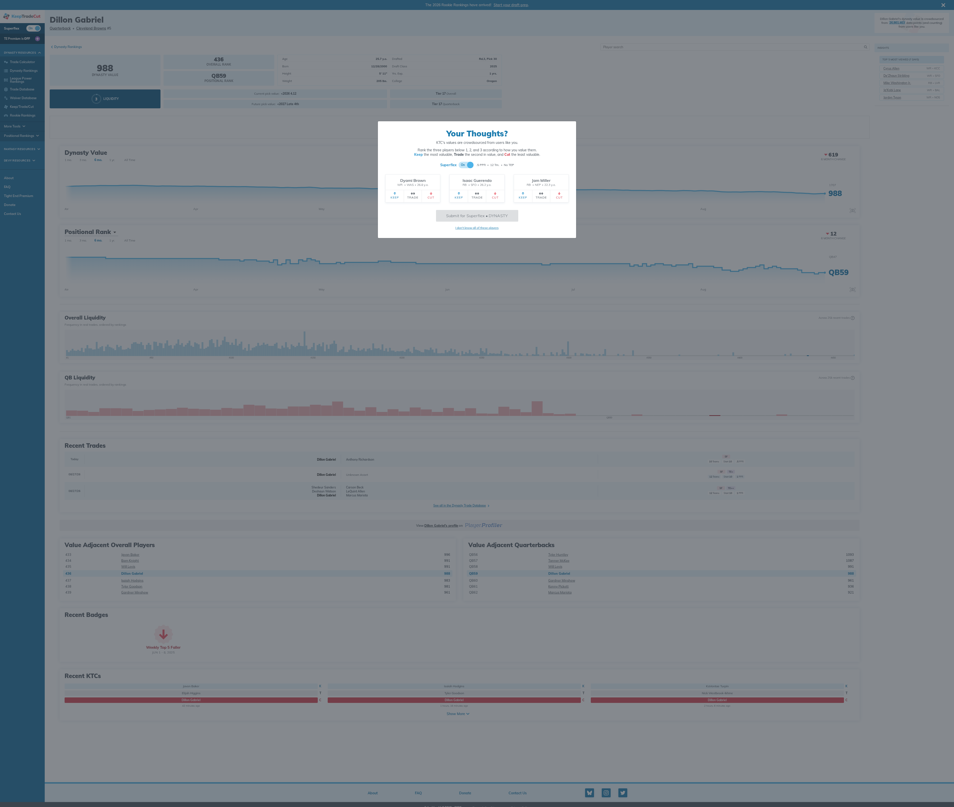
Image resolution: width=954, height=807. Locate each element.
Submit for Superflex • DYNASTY (477, 215)
